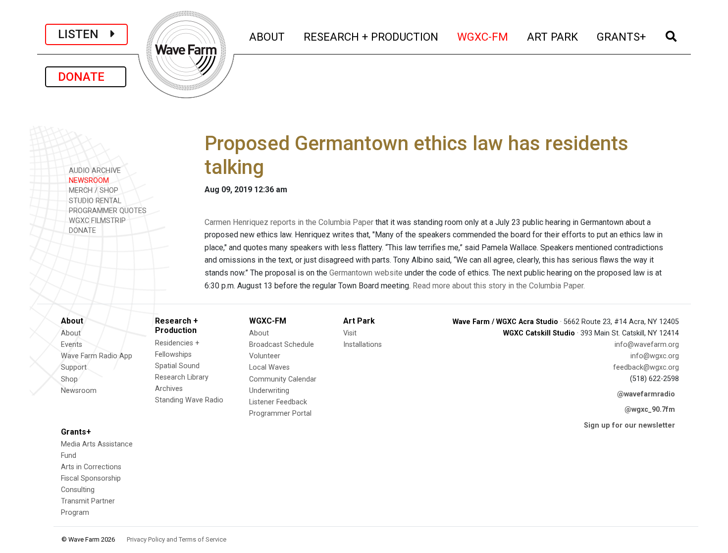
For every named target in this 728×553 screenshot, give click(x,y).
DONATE (85, 77)
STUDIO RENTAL (94, 201)
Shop (69, 379)
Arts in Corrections (91, 467)
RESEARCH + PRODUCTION (371, 36)
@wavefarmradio (646, 394)
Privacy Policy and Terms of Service (176, 539)
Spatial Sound (177, 366)
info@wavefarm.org (647, 344)
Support (74, 367)
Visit (350, 333)
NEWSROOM (88, 180)
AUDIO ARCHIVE (94, 170)
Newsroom (79, 391)
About (71, 333)
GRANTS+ (622, 36)
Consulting (78, 490)
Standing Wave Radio (189, 400)
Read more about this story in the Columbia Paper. (499, 285)
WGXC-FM (483, 36)
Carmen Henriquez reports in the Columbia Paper (289, 222)
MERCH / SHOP (92, 190)
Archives (169, 389)
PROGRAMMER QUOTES (107, 211)
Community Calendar (282, 379)
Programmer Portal (280, 413)
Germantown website (366, 272)
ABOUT (267, 36)
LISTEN (84, 34)
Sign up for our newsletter (629, 425)
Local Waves (269, 367)
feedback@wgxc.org (646, 367)
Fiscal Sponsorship (91, 478)
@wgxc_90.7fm (649, 409)
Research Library (181, 377)
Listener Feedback (278, 402)
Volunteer (264, 356)
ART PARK (553, 36)
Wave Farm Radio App (96, 356)
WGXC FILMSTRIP (96, 221)
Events (71, 344)
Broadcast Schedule (281, 344)
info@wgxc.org (654, 356)
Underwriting (269, 391)
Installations (362, 344)
